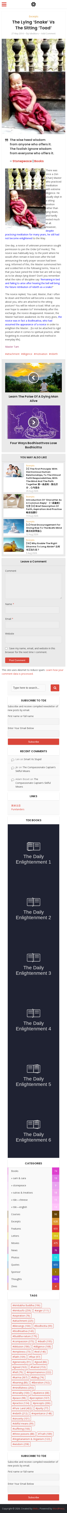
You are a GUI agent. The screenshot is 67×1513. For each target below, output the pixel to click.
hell (18, 1372)
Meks (36, 1508)
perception (40, 1398)
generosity (22, 1362)
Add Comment (48, 33)
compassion (24, 1341)
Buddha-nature (25, 1336)
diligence (27, 354)
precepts (43, 1403)
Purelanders (17, 809)
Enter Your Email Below (21, 728)
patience (42, 1392)
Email (9, 618)
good (41, 1362)
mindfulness (24, 1387)
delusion (22, 1346)
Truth (46, 1433)
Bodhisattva (24, 1331)
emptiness (22, 1351)
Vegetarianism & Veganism (32, 1439)
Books (39, 161)
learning (21, 1382)
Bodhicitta (44, 1326)
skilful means (24, 1423)
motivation (41, 354)
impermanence (39, 1372)
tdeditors (34, 33)
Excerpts (33, 16)
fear (35, 1356)
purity (42, 1408)
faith (19, 1356)
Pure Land (23, 1408)
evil (41, 1351)
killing (38, 1377)
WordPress (58, 1508)
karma (20, 1377)
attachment (13, 354)
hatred (39, 1367)
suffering (22, 1428)
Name (9, 604)
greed (20, 1367)
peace (20, 1398)
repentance (42, 1413)
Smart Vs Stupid (32, 759)
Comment (10, 570)
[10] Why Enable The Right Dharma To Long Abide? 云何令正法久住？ (43, 546)
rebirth (54, 354)
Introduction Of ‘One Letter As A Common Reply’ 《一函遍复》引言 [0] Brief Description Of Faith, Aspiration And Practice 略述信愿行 (44, 506)
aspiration (22, 1315)
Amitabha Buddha (27, 1305)
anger (42, 1310)
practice (21, 1403)
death (45, 1341)
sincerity (22, 1418)
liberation (41, 1382)
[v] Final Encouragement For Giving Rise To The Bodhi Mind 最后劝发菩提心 (44, 528)
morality (22, 1392)
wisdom (21, 1444)
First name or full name (21, 716)
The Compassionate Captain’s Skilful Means (33, 782)
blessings (22, 1326)
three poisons (24, 1433)
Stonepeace (22, 161)
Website (9, 633)
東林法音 (16, 805)
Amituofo (22, 1310)
